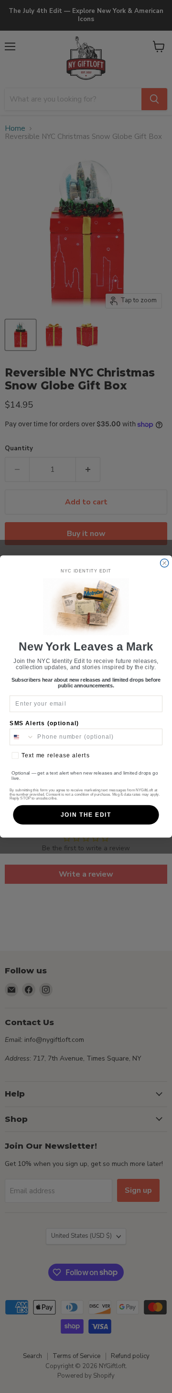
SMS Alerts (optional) (44, 723)
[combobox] (22, 737)
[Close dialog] (165, 563)
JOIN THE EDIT (86, 814)
